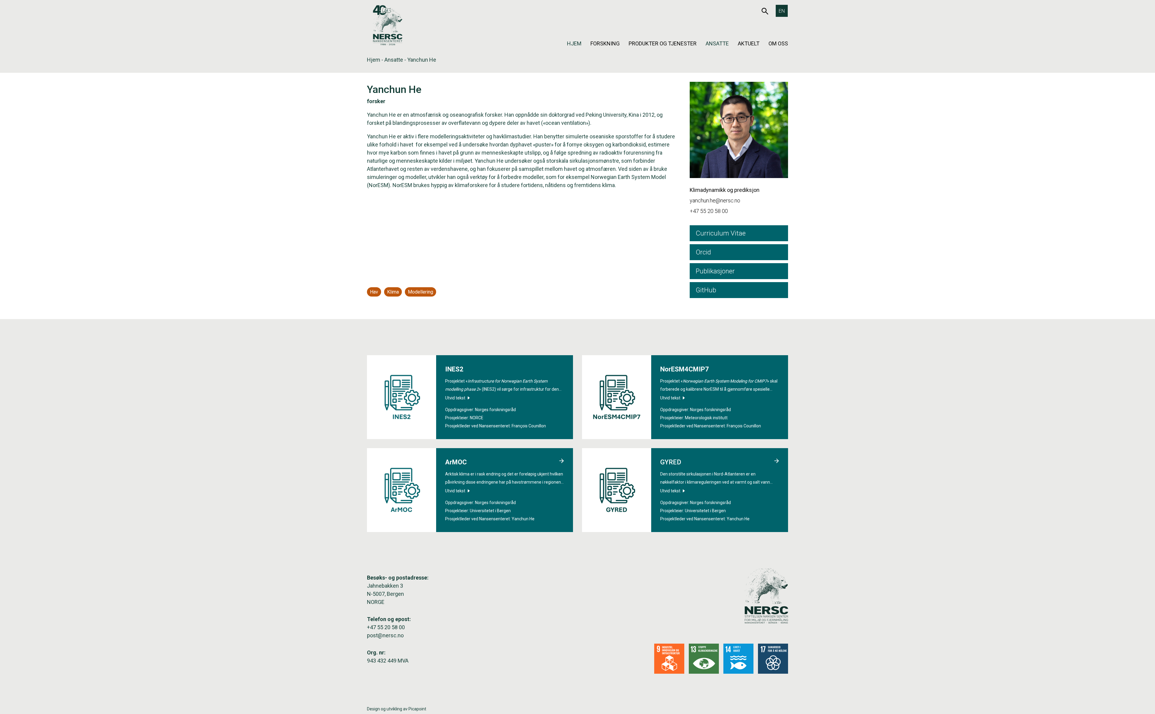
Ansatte (717, 43)
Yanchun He (523, 518)
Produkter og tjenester (663, 43)
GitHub (706, 290)
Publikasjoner (715, 271)
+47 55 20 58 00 (709, 211)
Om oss (778, 43)
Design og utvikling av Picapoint (396, 708)
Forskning (605, 43)
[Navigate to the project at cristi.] (561, 461)
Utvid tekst (455, 397)
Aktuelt (748, 43)
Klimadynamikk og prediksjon (724, 190)
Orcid (703, 252)
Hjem (574, 43)
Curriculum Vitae (721, 233)
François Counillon (529, 425)
